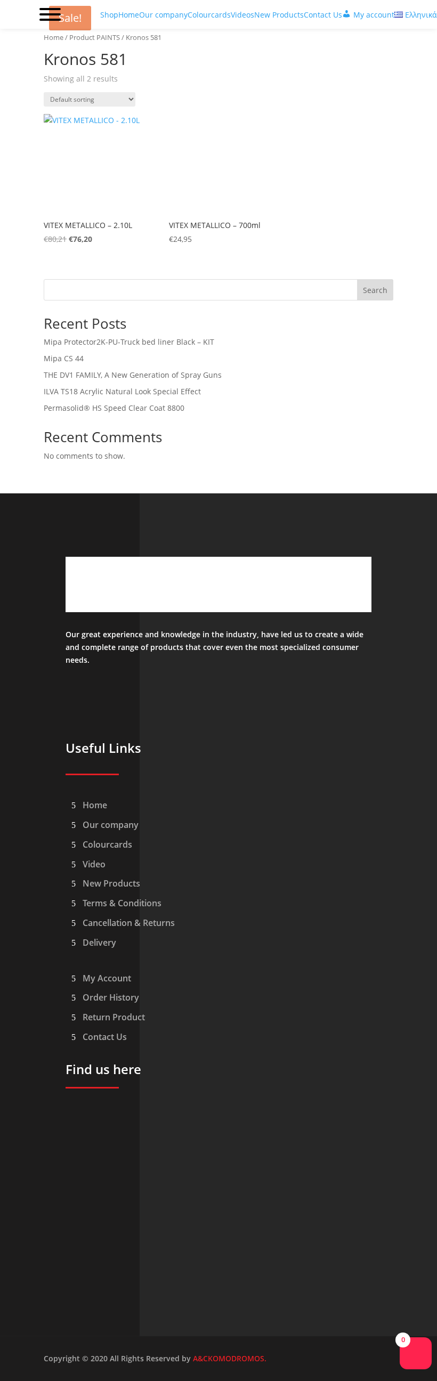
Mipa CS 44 (64, 358)
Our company (111, 825)
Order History (111, 997)
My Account (107, 978)
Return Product (114, 1017)
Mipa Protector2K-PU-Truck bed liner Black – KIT (129, 342)
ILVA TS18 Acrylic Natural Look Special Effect (122, 391)
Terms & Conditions (122, 903)
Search (375, 290)
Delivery (99, 942)
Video (94, 864)
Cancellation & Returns (129, 923)
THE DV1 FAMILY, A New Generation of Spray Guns (133, 375)
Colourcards (107, 844)
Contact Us (105, 1037)
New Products (111, 883)
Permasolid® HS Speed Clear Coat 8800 (114, 408)
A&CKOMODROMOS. (229, 1358)
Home (53, 37)
